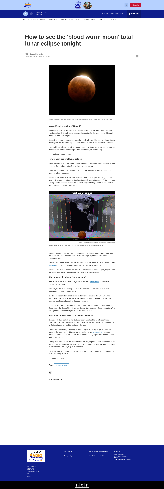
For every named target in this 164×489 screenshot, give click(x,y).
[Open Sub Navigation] (29, 20)
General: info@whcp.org (121, 456)
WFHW (42, 20)
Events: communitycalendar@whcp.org (123, 458)
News (25, 20)
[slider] (34, 14)
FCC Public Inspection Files (97, 456)
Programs (53, 20)
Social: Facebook (119, 454)
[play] (25, 14)
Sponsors (85, 20)
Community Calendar (70, 20)
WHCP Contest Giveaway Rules (98, 451)
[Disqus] (82, 419)
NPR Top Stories (61, 365)
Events (113, 20)
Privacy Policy (68, 456)
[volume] (31, 14)
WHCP (34, 20)
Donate (136, 5)
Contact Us (103, 20)
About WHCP (68, 451)
